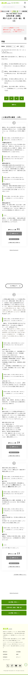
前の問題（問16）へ (14, 602)
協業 (17, 654)
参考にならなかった (14, 239)
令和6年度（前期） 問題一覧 (14, 607)
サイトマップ (6, 659)
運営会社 (5, 651)
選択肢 (3, 46)
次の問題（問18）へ (14, 613)
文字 (18, 46)
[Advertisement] (14, 265)
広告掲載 (18, 651)
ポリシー (18, 657)
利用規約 (5, 657)
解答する (14, 104)
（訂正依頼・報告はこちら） (7, 52)
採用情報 (5, 654)
